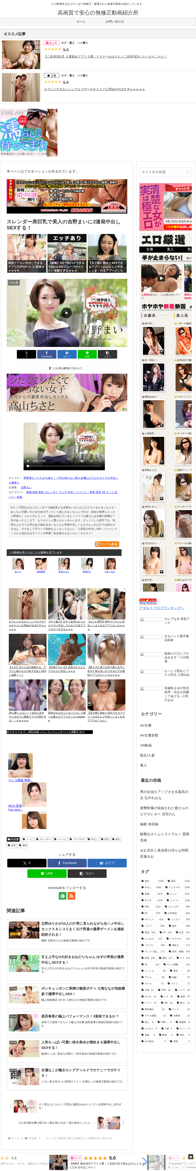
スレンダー (45, 839)
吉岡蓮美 (41, 571)
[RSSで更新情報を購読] (71, 896)
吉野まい (26, 487)
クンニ (29, 839)
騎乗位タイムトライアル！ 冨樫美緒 (164, 837)
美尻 (13, 845)
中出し (94, 839)
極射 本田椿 (149, 824)
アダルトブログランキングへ (161, 608)
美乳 (117, 839)
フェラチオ (78, 839)
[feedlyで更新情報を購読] (62, 896)
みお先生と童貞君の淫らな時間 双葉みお (164, 853)
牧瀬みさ (87, 571)
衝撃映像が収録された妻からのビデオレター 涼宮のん (164, 811)
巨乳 (106, 839)
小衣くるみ (110, 571)
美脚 (24, 845)
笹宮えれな (64, 571)
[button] (51, 1161)
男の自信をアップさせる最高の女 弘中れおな (164, 795)
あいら (18, 571)
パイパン (61, 839)
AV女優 (15, 839)
